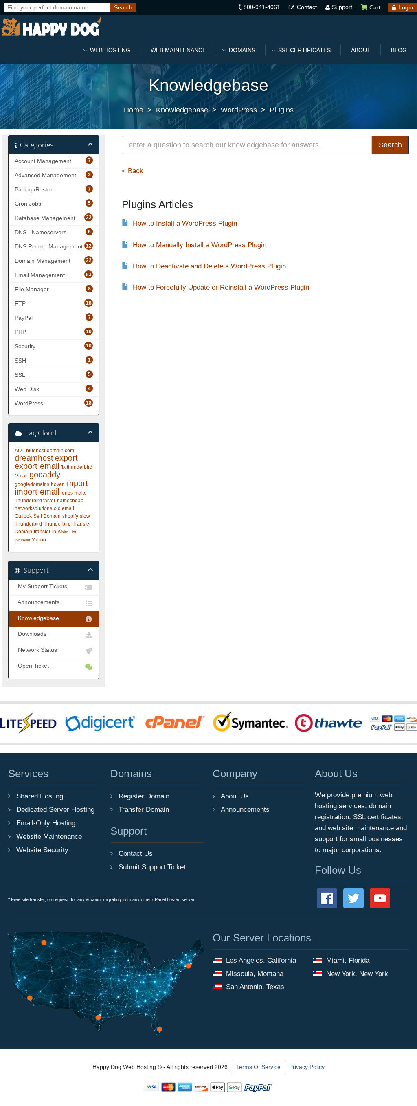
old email (64, 508)
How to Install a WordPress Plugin (185, 223)
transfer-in (45, 531)
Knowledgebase (182, 110)
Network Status (36, 650)
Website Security (42, 850)
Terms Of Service (258, 1067)
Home (133, 110)
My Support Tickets (41, 586)
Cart (374, 7)
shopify (70, 516)
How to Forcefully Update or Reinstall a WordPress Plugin (221, 287)
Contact (307, 7)
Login (406, 7)
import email (37, 491)
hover (57, 484)
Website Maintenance (49, 836)
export (66, 457)
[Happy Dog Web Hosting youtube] (380, 898)
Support (342, 7)
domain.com (60, 450)
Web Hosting (110, 50)
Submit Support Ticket (152, 867)
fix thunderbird (76, 467)
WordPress (239, 110)
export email (37, 466)
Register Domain (144, 796)
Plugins (282, 110)
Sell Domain (47, 516)
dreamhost (34, 457)
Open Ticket (32, 666)
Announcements (37, 602)
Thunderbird (57, 524)
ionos (67, 493)
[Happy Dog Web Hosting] (51, 26)
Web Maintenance (178, 50)
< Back (132, 171)
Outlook (23, 516)
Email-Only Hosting (45, 823)
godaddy (44, 474)
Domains (242, 50)
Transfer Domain (144, 809)
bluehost (35, 450)
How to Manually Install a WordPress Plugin (199, 245)
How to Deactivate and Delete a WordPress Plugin (209, 266)
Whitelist (22, 540)
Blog (399, 50)
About (361, 50)
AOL (19, 450)
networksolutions (33, 508)
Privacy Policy (307, 1067)
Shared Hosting (39, 796)
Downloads (30, 634)
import (76, 483)
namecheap (70, 501)
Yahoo (39, 540)
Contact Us (136, 853)
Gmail (21, 476)
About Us (235, 796)
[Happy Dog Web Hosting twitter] (354, 898)
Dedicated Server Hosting (55, 809)
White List (67, 532)
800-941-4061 (262, 7)
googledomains (32, 484)
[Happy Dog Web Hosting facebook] (328, 898)
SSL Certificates (304, 50)
